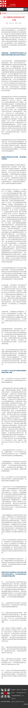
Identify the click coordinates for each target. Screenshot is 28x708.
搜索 (25, 9)
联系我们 (26, 704)
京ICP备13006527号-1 (21, 692)
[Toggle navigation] (2, 9)
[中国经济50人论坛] (9, 4)
